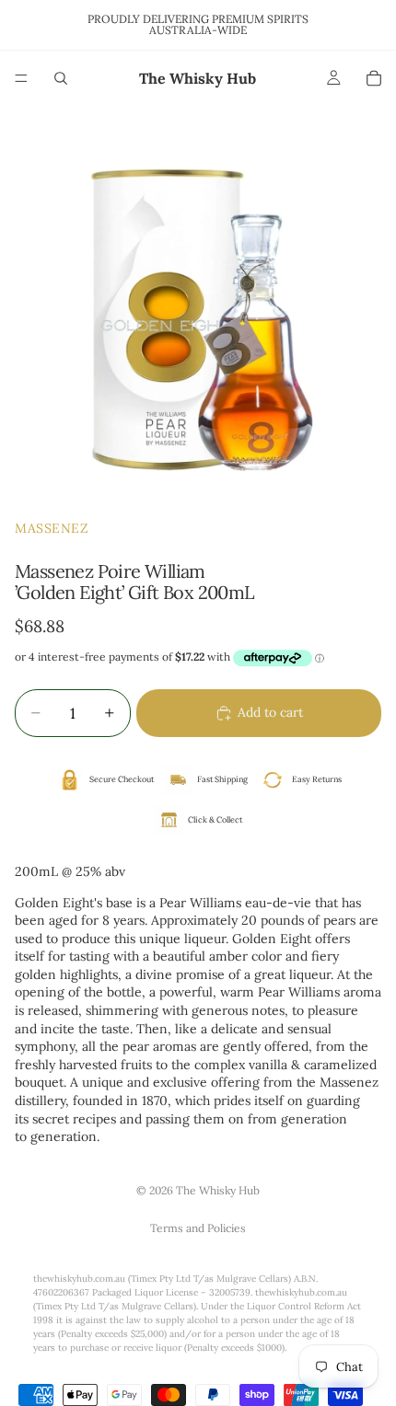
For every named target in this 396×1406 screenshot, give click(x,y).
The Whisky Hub (218, 1190)
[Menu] (21, 78)
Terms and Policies (198, 1228)
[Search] (61, 78)
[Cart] (374, 78)
